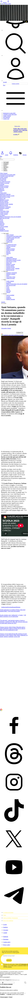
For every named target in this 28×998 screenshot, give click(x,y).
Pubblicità (2, 229)
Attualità (2, 184)
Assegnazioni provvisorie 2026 (7, 174)
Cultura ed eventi (4, 212)
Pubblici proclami (4, 230)
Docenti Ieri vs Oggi (5, 197)
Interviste (2, 223)
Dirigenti (2, 190)
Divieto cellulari (4, 201)
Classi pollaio (3, 193)
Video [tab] (5, 168)
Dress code (2, 198)
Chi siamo (5, 930)
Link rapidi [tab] (6, 162)
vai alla (6, 984)
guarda (15, 134)
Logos (1, 221)
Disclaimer (5, 939)
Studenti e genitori (4, 208)
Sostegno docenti (4, 202)
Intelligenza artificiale (5, 194)
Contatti (5, 932)
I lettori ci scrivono (4, 183)
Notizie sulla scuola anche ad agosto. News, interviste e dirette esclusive (20, 130)
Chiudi (10, 997)
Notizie (2, 222)
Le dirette (2, 215)
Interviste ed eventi (4, 218)
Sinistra (18, 607)
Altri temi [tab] (6, 167)
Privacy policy (6, 944)
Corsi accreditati (4, 226)
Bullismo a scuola (4, 200)
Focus (1, 219)
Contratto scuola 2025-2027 (10, 114)
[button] (15, 43)
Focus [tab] (5, 165)
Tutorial (2, 225)
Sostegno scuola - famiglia (6, 204)
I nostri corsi (6, 118)
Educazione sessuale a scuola (7, 195)
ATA (1, 191)
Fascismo (10, 607)
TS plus (2, 228)
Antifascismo (4, 607)
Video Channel (3, 173)
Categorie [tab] (6, 164)
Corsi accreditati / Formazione (10, 918)
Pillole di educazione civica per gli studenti (10, 216)
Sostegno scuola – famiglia (12, 268)
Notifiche (5, 927)
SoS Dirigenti (6, 117)
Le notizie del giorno (5, 181)
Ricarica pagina (4, 997)
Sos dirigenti (3, 179)
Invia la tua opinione (8, 920)
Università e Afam (4, 211)
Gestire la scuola (4, 187)
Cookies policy (6, 942)
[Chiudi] (0, 158)
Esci (4, 85)
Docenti (2, 188)
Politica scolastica (4, 186)
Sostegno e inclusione (5, 207)
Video (4, 915)
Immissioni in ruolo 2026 (9, 113)
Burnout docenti (4, 205)
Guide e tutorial (7, 116)
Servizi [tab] (5, 170)
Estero (1, 209)
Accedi (5, 82)
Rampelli (14, 607)
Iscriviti (9, 960)
